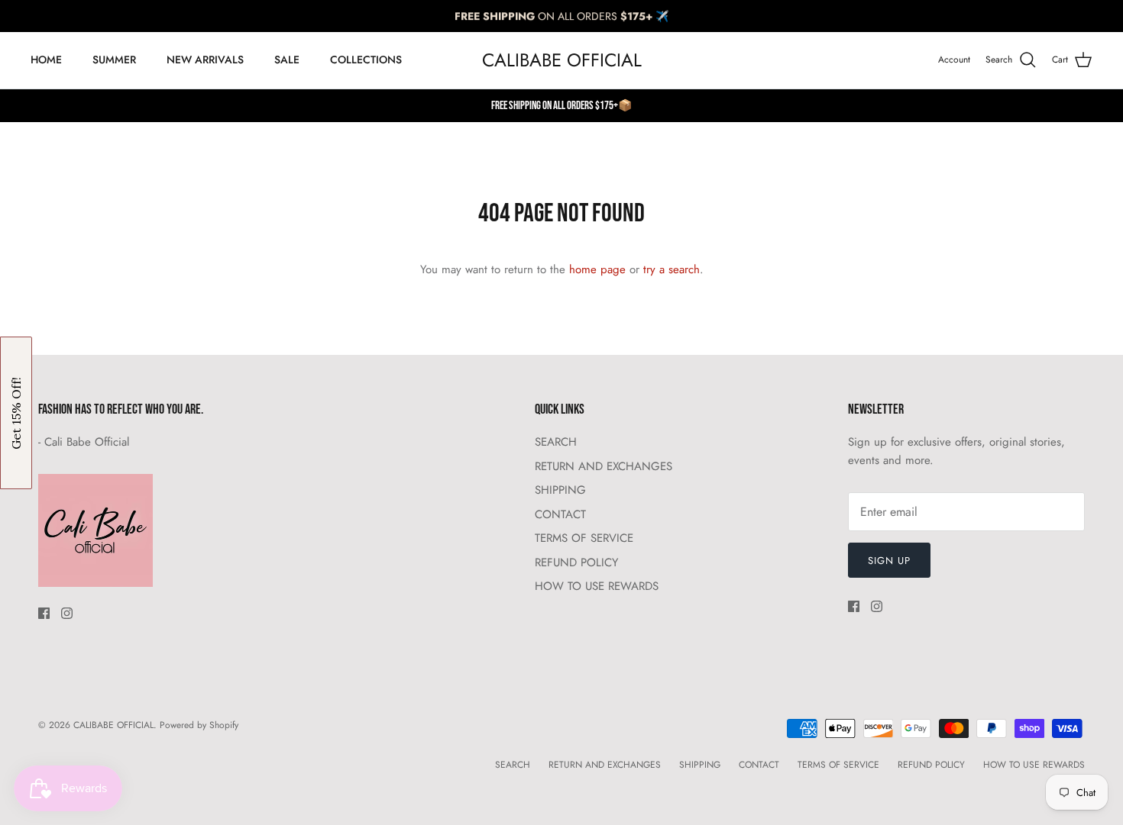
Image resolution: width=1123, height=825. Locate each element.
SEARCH (556, 441)
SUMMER (114, 59)
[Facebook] (44, 613)
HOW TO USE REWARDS (597, 586)
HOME (46, 59)
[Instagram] (67, 613)
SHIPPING (560, 490)
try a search (671, 269)
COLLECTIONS (366, 59)
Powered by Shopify (199, 725)
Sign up (889, 560)
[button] (16, 413)
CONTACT (560, 514)
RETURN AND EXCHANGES (603, 466)
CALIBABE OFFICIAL (113, 725)
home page (597, 269)
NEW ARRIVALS (205, 59)
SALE (286, 59)
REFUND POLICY (576, 562)
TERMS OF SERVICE (584, 538)
